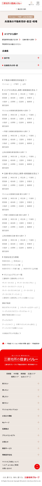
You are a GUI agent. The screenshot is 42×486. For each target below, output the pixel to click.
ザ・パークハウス (8, 283)
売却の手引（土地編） (31, 268)
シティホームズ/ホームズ (29, 307)
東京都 (4, 94)
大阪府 (4, 101)
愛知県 (4, 98)
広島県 (21, 101)
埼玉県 (22, 94)
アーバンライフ (7, 324)
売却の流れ (6, 261)
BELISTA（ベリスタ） (9, 307)
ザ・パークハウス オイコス (11, 290)
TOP (37, 467)
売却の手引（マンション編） (11, 265)
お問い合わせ (7, 468)
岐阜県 (13, 98)
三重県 (21, 98)
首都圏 (8, 373)
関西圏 (23, 373)
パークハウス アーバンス (10, 294)
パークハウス (28, 290)
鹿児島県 (5, 105)
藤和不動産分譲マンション (11, 315)
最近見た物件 (22, 9)
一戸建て (16, 84)
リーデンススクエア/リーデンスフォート (16, 311)
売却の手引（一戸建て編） (11, 268)
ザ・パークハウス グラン (25, 283)
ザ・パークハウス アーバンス (12, 286)
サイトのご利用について (10, 462)
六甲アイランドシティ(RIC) (25, 324)
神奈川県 (14, 94)
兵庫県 (13, 101)
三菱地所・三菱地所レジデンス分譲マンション (18, 298)
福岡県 (29, 101)
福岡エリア (15, 376)
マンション (5, 84)
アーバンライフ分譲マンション (12, 328)
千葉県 (31, 94)
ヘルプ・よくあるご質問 (10, 465)
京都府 (29, 98)
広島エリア (32, 373)
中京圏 (16, 373)
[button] (21, 58)
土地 (24, 84)
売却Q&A (17, 261)
